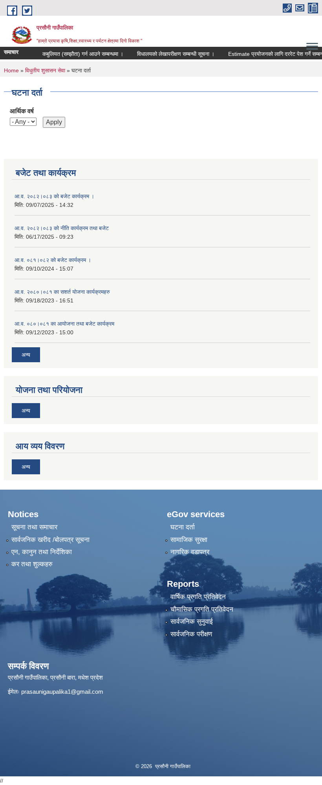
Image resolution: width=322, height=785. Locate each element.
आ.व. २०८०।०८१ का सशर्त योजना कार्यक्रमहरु (62, 292)
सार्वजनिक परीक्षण (191, 634)
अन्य (26, 355)
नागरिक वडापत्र (189, 552)
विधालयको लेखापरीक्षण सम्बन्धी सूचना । (166, 54)
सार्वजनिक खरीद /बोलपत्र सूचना (50, 540)
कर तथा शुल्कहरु (32, 564)
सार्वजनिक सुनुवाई (191, 621)
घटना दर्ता (182, 527)
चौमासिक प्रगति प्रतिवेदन (201, 609)
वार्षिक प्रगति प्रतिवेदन (198, 597)
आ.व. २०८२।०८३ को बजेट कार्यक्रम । (54, 196)
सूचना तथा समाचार (34, 527)
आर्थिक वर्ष (22, 111)
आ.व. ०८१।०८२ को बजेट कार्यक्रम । (53, 260)
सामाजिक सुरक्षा (188, 540)
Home (11, 70)
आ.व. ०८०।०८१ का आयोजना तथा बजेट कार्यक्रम (64, 324)
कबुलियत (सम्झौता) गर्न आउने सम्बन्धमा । (73, 54)
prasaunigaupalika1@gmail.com (62, 691)
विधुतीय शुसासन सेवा (45, 70)
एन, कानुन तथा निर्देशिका (41, 552)
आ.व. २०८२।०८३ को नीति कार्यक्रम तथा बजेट (62, 228)
